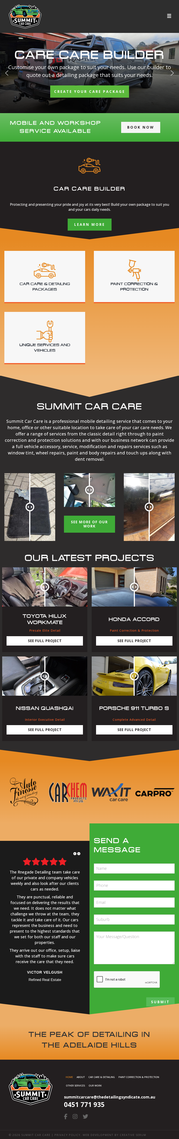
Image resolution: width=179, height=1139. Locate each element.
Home (69, 1077)
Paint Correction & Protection (139, 1077)
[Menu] (169, 16)
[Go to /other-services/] (44, 337)
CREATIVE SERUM (133, 1135)
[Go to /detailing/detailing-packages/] (44, 276)
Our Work (95, 1085)
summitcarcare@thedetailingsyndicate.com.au (109, 1097)
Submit (160, 1002)
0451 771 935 (84, 1104)
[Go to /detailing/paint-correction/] (134, 276)
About (81, 1077)
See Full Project (45, 640)
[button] (6, 73)
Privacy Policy (68, 1135)
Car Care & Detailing (101, 1077)
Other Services (75, 1085)
